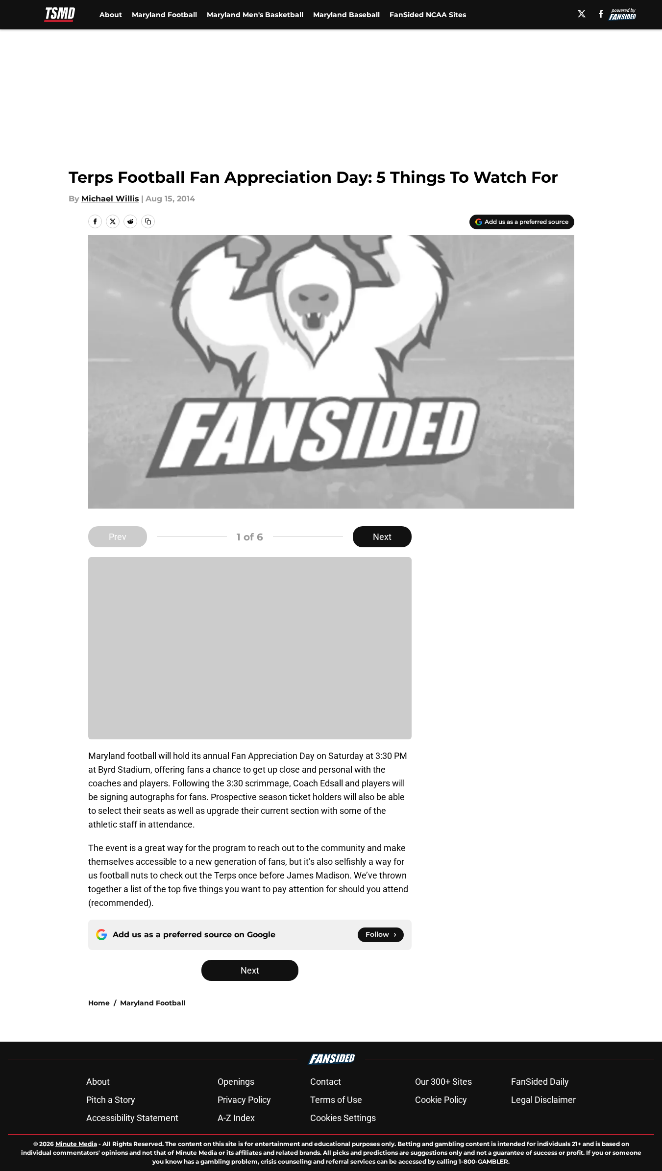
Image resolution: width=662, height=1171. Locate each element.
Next (382, 537)
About (110, 14)
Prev (117, 537)
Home (99, 1003)
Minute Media (76, 1143)
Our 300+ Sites (443, 1081)
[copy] (148, 221)
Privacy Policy (244, 1100)
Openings (236, 1081)
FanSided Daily (540, 1081)
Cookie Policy (441, 1100)
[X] (582, 14)
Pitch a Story (110, 1100)
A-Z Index (236, 1118)
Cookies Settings (343, 1118)
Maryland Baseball (346, 14)
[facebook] (601, 14)
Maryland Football (164, 14)
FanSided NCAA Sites (428, 14)
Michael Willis (110, 198)
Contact (325, 1081)
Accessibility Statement (132, 1118)
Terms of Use (336, 1100)
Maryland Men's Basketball (255, 14)
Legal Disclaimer (543, 1100)
